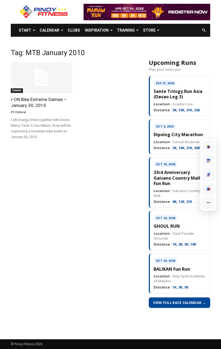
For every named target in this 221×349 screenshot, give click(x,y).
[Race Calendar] (208, 160)
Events (16, 90)
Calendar (49, 30)
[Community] (208, 188)
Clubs (74, 30)
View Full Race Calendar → (179, 302)
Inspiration (97, 30)
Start (25, 30)
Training (126, 30)
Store (149, 30)
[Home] (208, 146)
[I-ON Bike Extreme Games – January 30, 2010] (41, 77)
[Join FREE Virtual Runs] (208, 174)
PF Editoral (18, 112)
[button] (203, 30)
